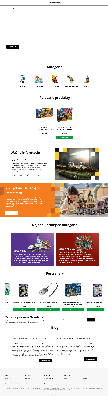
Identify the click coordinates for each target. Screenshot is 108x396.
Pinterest (66, 382)
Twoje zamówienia (48, 378)
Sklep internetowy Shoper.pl (54, 395)
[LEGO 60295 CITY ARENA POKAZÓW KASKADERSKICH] (64, 116)
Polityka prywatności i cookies (12, 383)
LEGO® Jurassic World (71, 86)
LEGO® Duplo (38, 86)
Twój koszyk (47, 383)
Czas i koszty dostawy (30, 382)
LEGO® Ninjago (77, 249)
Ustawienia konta (48, 380)
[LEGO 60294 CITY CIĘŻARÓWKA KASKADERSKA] (44, 116)
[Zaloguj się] (97, 2)
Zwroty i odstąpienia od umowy (12, 382)
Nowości (22, 86)
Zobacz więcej (13, 46)
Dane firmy (85, 380)
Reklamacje (8, 380)
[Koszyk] (102, 2)
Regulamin (7, 378)
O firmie (85, 378)
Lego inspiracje (67, 383)
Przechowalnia (47, 382)
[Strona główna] (54, 3)
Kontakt (85, 382)
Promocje (87, 86)
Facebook (66, 378)
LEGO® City (55, 86)
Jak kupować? (28, 378)
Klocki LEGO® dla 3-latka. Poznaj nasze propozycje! (73, 338)
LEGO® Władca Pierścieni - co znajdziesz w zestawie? (29, 338)
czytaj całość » (45, 360)
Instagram (66, 380)
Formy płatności (28, 380)
